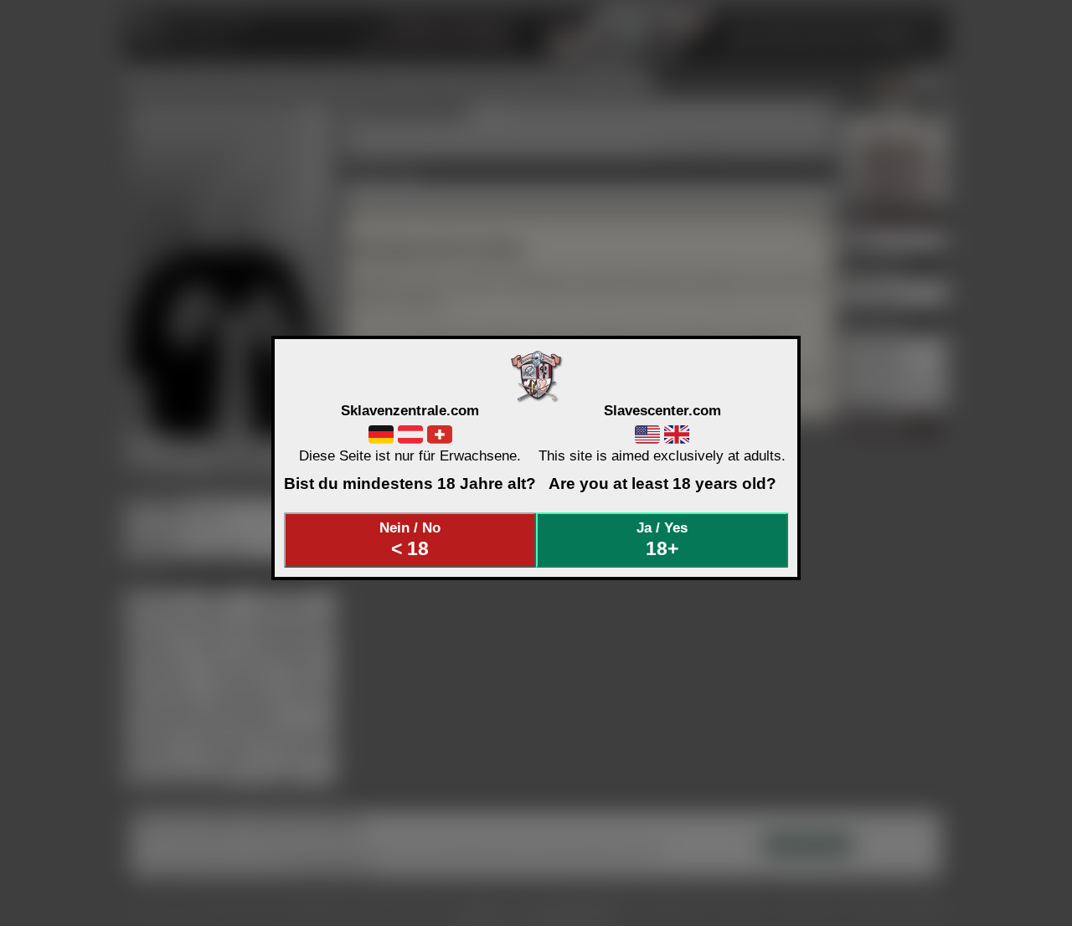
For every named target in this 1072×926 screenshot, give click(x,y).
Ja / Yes (662, 539)
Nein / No (410, 539)
